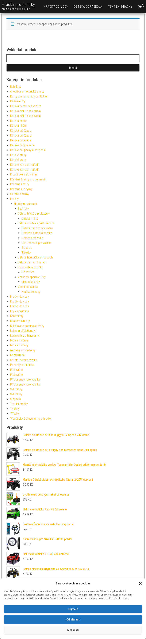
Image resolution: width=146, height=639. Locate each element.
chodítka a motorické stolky (27, 91)
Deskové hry (17, 101)
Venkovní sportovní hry (32, 277)
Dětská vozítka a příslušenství (36, 223)
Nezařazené (17, 355)
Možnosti (73, 630)
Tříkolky (26, 252)
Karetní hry (16, 316)
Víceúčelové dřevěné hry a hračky (31, 418)
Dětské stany (18, 155)
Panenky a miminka (22, 365)
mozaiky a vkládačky (22, 350)
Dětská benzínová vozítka (25, 106)
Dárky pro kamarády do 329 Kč (29, 96)
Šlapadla (27, 247)
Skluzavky (16, 389)
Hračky (14, 199)
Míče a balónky (31, 282)
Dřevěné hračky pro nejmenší (28, 179)
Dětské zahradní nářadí (24, 165)
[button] (140, 583)
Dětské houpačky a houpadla (28, 150)
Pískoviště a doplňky (30, 267)
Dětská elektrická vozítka (25, 111)
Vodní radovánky (28, 287)
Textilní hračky (120, 6)
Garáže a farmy (19, 194)
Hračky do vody (56, 6)
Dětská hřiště (18, 121)
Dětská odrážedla (88, 6)
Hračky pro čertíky (18, 4)
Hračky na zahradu (25, 204)
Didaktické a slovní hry (23, 174)
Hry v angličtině (19, 311)
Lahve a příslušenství (23, 330)
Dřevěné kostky (19, 184)
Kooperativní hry (20, 321)
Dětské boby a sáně (22, 145)
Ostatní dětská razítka (23, 360)
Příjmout (73, 609)
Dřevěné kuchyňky (21, 189)
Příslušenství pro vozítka (37, 243)
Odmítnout (73, 619)
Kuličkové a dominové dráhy (27, 326)
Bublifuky (15, 87)
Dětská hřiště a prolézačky (34, 213)
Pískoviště (28, 272)
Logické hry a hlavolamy (25, 335)
